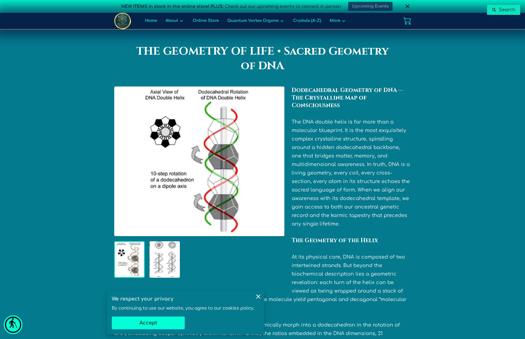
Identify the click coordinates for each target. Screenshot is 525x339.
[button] (13, 325)
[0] (407, 21)
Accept (148, 323)
